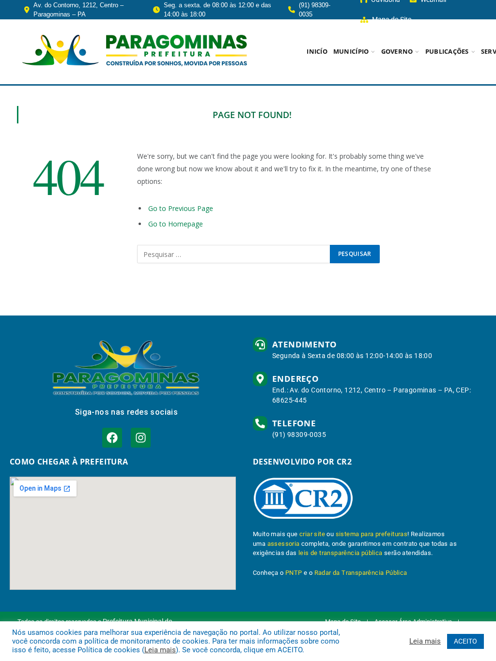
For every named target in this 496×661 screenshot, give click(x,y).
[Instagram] (141, 438)
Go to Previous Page (180, 208)
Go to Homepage (175, 223)
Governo (397, 51)
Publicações (447, 51)
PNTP (293, 572)
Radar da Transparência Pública (360, 572)
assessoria (283, 543)
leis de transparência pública (340, 552)
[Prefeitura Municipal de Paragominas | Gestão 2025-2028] (134, 52)
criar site (312, 534)
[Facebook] (112, 438)
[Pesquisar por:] (234, 254)
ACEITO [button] (465, 641)
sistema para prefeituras (372, 534)
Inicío (317, 51)
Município (351, 51)
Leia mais (160, 650)
